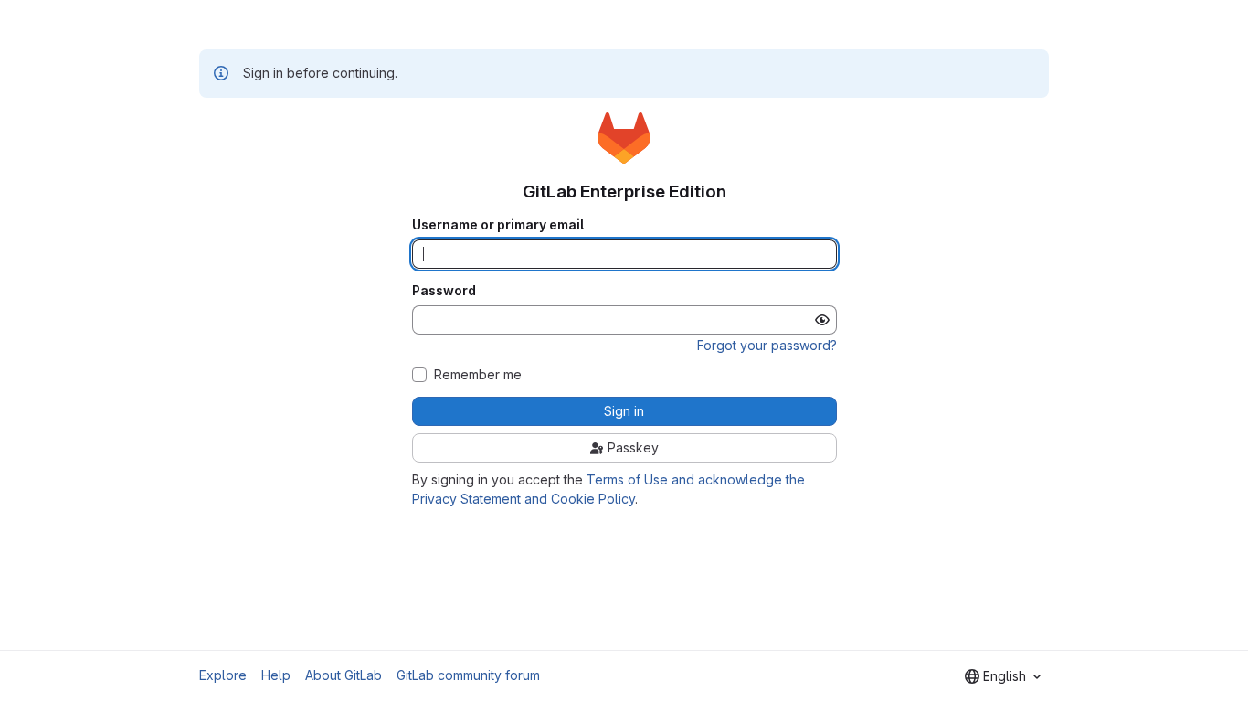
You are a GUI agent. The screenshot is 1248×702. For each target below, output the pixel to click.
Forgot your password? (767, 345)
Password (444, 290)
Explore (223, 675)
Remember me (478, 374)
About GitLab (343, 675)
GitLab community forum (468, 675)
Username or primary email (498, 225)
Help (276, 675)
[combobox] (1003, 676)
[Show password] (822, 320)
